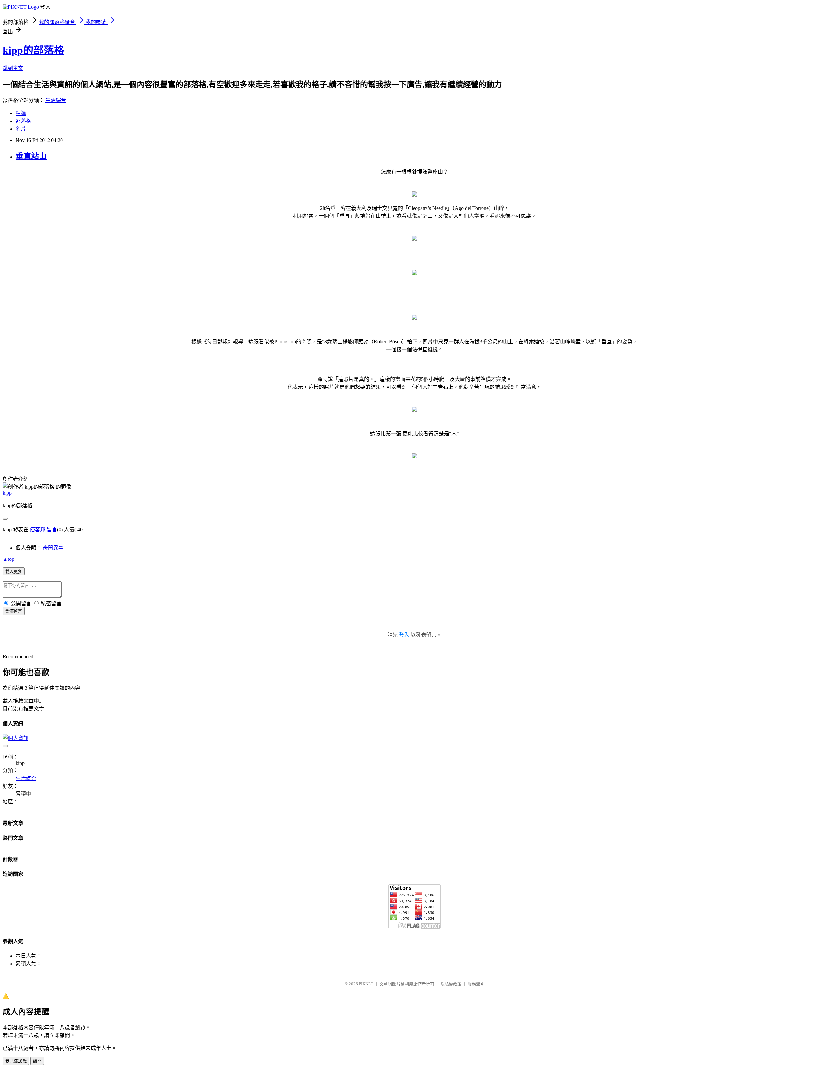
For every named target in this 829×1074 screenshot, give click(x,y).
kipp (7, 493)
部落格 (23, 121)
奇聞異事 (53, 547)
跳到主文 (13, 68)
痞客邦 (37, 529)
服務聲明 (476, 983)
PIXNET (366, 983)
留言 (52, 529)
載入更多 (13, 571)
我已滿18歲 (16, 1061)
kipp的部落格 (33, 50)
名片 (21, 129)
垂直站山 (31, 156)
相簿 (21, 113)
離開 (37, 1061)
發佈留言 (13, 611)
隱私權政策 (450, 983)
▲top (8, 559)
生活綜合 (55, 100)
